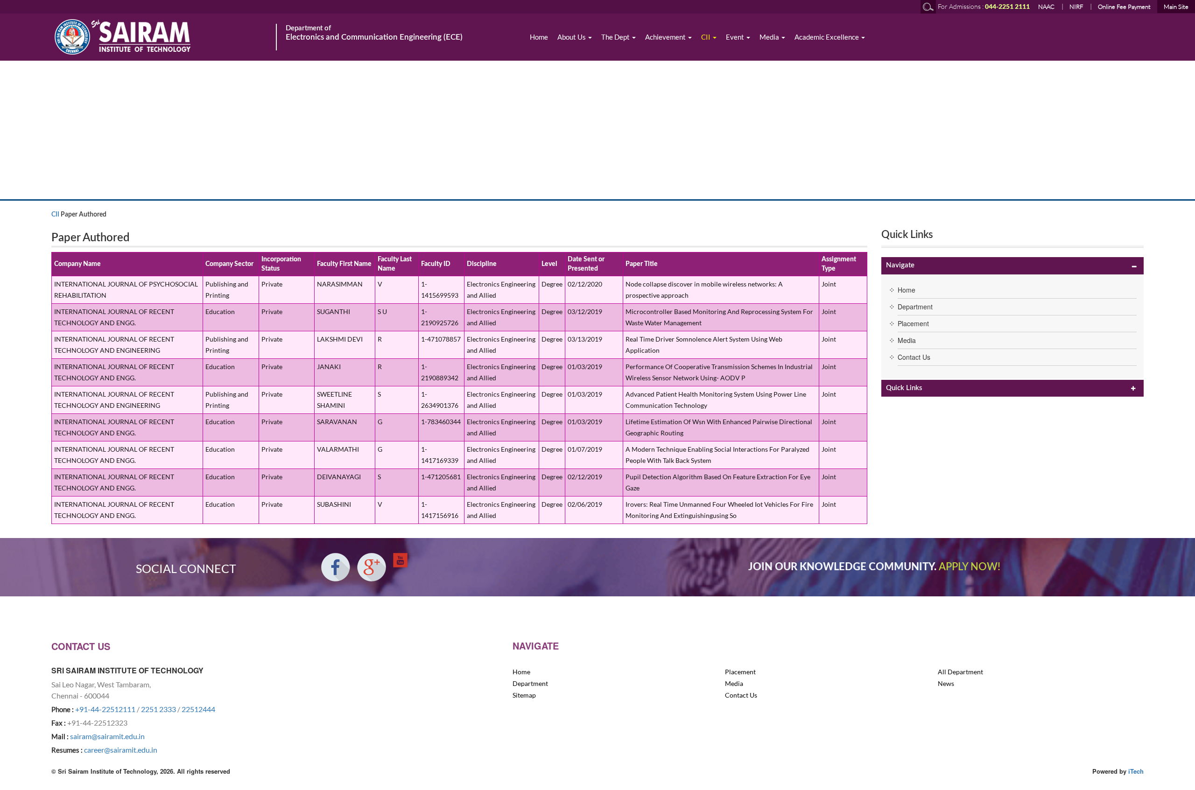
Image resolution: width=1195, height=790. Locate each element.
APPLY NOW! (969, 567)
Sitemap (524, 695)
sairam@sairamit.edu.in (107, 736)
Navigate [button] (900, 265)
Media (769, 37)
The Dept (616, 37)
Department (915, 306)
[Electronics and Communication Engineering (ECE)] (163, 37)
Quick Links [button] (904, 388)
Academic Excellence (827, 37)
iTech (1136, 771)
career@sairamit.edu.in (120, 749)
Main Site (1176, 6)
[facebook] (335, 567)
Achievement (666, 37)
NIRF (1076, 6)
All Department (960, 672)
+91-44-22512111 (105, 709)
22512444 (198, 709)
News (946, 683)
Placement (913, 323)
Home (539, 37)
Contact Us (914, 357)
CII (706, 37)
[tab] (1012, 265)
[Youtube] (400, 560)
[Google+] (371, 567)
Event (735, 37)
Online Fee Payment (1124, 6)
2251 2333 (158, 709)
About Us (572, 37)
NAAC (1046, 6)
